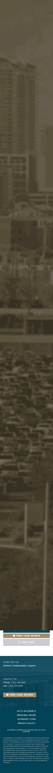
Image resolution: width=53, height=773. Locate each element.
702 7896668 (18, 682)
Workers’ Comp (26, 719)
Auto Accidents (26, 711)
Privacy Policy (26, 723)
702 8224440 (16, 686)
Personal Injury (26, 715)
